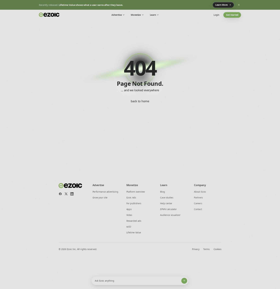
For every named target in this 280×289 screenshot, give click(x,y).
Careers (198, 203)
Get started (232, 14)
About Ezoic (200, 191)
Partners (198, 197)
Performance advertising (105, 191)
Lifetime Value (133, 232)
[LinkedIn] (72, 193)
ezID (128, 226)
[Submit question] (184, 281)
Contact (198, 209)
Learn (153, 14)
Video (129, 215)
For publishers (133, 203)
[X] (66, 193)
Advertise (116, 14)
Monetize (136, 14)
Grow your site (100, 197)
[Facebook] (60, 193)
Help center (166, 203)
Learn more (221, 4)
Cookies (218, 249)
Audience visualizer (170, 215)
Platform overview (135, 191)
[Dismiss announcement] (239, 5)
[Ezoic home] (49, 15)
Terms (206, 249)
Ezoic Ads (131, 197)
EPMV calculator (168, 209)
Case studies (166, 197)
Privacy (195, 249)
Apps (129, 209)
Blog (162, 191)
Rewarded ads (133, 220)
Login (216, 14)
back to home (140, 101)
